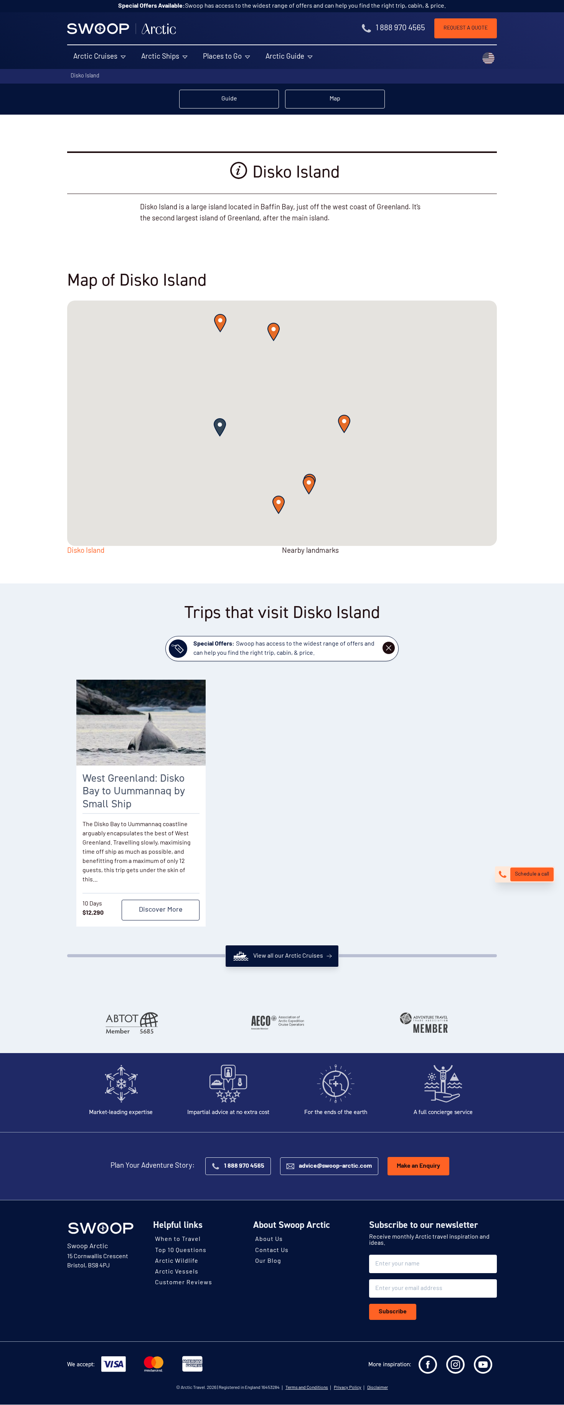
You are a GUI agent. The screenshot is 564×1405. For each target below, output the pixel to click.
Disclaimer (377, 1388)
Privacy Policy (347, 1388)
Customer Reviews (183, 1283)
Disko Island (85, 76)
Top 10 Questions (180, 1250)
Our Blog (268, 1261)
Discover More (161, 910)
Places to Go (222, 57)
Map (335, 99)
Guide (229, 99)
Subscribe (393, 1312)
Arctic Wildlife (176, 1261)
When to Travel (178, 1240)
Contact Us (272, 1250)
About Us (269, 1240)
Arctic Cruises (95, 57)
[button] (220, 427)
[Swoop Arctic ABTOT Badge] (131, 1022)
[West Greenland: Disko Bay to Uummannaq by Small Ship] (141, 723)
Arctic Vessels (176, 1272)
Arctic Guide (285, 57)
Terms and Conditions (306, 1388)
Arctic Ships (160, 57)
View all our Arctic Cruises (288, 956)
